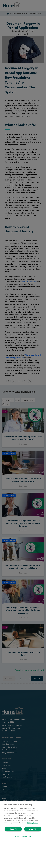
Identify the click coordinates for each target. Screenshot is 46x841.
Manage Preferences (23, 836)
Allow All (32, 829)
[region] (23, 821)
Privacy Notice (32, 823)
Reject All (13, 829)
